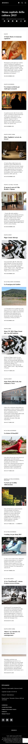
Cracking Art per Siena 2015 (12, 534)
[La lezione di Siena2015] (14, 445)
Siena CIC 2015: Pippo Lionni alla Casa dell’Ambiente (13, 332)
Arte (6, 34)
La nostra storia (7, 707)
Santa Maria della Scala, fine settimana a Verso (12, 382)
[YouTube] (11, 719)
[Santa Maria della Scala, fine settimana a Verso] (14, 395)
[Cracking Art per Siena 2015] (14, 546)
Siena (13, 134)
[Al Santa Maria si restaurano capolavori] (14, 50)
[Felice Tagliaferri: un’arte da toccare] (14, 150)
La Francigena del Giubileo (12, 284)
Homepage (4, 705)
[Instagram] (7, 719)
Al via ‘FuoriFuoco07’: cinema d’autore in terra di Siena (13, 582)
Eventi (10, 134)
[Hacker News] (16, 21)
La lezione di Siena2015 (11, 433)
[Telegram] (20, 21)
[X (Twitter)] (8, 21)
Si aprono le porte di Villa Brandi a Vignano (12, 188)
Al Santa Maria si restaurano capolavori (13, 38)
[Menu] (25, 3)
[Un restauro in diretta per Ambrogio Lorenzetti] (14, 100)
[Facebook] (4, 21)
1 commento (19, 523)
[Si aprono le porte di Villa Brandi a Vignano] (14, 201)
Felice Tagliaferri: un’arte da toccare (12, 138)
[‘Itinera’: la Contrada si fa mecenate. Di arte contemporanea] (14, 647)
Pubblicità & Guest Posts (9, 709)
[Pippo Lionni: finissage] (14, 249)
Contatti (4, 711)
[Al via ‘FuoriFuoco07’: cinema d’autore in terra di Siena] (14, 595)
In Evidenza (11, 84)
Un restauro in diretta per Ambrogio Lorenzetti (12, 88)
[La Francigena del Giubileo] (14, 296)
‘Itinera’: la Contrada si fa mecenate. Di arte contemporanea (12, 633)
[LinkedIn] (12, 21)
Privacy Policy (6, 713)
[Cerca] (22, 2)
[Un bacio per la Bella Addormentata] (14, 496)
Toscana (15, 184)
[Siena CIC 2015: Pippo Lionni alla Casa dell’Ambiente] (14, 345)
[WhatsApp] (24, 21)
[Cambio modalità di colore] (19, 3)
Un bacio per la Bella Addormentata (10, 484)
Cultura (10, 184)
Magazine (6, 480)
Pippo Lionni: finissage (11, 237)
